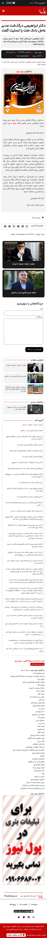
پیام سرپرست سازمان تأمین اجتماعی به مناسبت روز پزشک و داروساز (24, 616)
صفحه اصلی (41, 62)
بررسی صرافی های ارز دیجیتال (33, 785)
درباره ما (34, 904)
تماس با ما (23, 904)
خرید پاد (41, 708)
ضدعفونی (40, 729)
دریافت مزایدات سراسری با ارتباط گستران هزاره (27, 676)
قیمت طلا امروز (38, 764)
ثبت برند (41, 723)
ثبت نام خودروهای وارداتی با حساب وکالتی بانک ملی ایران (24, 649)
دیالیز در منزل (39, 776)
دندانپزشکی (39, 711)
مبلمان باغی (40, 720)
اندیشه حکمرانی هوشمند (35, 747)
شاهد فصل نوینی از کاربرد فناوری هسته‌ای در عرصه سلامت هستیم (24, 545)
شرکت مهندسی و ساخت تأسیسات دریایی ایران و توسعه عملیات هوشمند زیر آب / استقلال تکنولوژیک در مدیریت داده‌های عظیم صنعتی (23, 590)
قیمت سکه (40, 691)
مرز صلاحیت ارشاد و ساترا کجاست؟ (30, 482)
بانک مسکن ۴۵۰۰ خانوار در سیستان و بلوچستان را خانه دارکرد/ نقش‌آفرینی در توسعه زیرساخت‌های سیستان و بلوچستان (25, 536)
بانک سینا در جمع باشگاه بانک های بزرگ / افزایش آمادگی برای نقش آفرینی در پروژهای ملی (25, 553)
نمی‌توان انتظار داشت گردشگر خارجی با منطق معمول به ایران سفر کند (15, 389)
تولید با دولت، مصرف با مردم (16, 365)
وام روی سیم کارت (37, 702)
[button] (2, 3)
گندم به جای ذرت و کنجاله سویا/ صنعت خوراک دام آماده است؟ (24, 562)
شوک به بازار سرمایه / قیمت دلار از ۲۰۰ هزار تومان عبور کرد (23, 625)
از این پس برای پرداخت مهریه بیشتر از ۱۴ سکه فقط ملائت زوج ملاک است (25, 526)
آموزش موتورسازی (37, 779)
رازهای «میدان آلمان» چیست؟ (32, 456)
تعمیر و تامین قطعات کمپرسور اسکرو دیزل (28, 750)
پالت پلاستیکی (39, 770)
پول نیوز (20, 71)
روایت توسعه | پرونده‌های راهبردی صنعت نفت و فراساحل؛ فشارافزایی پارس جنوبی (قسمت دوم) (25, 581)
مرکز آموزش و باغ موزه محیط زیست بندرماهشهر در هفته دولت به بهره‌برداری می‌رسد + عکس (25, 641)
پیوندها (13, 904)
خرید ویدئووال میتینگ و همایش (32, 788)
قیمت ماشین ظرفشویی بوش (33, 682)
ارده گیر (41, 700)
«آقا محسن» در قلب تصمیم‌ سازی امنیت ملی (16, 408)
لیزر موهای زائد (38, 673)
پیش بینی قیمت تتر (37, 697)
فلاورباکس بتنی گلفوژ (36, 761)
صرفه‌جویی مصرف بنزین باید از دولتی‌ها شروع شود (24, 468)
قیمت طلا (41, 685)
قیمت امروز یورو (38, 753)
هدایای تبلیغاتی (38, 744)
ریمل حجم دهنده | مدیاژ (35, 782)
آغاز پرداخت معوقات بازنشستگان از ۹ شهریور (27, 462)
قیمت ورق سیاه (38, 767)
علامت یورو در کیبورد (36, 688)
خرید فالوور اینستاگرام (36, 738)
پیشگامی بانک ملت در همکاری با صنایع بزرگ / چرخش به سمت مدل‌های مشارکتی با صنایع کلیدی (23, 608)
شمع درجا (41, 679)
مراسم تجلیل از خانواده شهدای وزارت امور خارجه (26, 450)
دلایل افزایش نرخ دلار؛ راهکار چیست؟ (29, 497)
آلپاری (42, 756)
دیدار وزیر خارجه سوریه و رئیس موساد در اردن (26, 511)
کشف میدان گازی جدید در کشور (15, 376)
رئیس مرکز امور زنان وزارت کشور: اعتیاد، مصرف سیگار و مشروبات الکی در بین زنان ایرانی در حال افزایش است (23, 600)
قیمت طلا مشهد (38, 705)
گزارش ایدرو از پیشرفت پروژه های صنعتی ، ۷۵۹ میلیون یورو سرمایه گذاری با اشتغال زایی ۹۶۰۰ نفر (23, 518)
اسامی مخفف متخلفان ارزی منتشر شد (29, 445)
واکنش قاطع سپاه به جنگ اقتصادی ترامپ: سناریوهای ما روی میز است (23, 475)
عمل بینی (40, 741)
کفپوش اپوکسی (38, 759)
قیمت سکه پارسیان (37, 735)
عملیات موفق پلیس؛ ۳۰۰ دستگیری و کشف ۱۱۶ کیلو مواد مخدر (24, 489)
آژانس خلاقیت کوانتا (15, 935)
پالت (42, 773)
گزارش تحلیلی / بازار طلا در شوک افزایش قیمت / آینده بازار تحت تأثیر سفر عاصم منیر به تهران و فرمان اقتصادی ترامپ (24, 571)
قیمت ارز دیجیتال (38, 714)
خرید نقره (41, 694)
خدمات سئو (25, 670)
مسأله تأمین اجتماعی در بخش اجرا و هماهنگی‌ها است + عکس (23, 503)
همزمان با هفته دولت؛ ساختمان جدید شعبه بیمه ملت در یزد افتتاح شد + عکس (24, 633)
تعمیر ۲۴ (41, 717)
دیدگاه (39, 317)
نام (41, 309)
